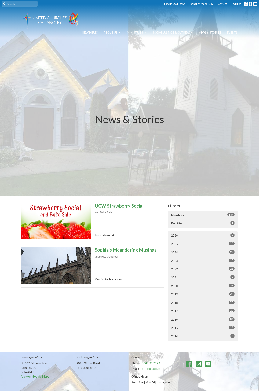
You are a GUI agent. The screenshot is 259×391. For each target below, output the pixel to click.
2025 (202, 243)
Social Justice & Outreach (172, 32)
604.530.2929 (151, 363)
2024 (202, 252)
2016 (202, 319)
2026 (202, 235)
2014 (202, 336)
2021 (202, 277)
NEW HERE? (90, 32)
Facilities (236, 3)
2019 (202, 294)
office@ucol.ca (151, 368)
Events (232, 32)
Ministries (135, 32)
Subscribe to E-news (174, 3)
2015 (202, 328)
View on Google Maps (35, 376)
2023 (202, 260)
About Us (110, 32)
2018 (202, 302)
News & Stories (209, 32)
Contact (222, 3)
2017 (202, 311)
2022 (202, 269)
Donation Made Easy (201, 3)
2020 (202, 286)
